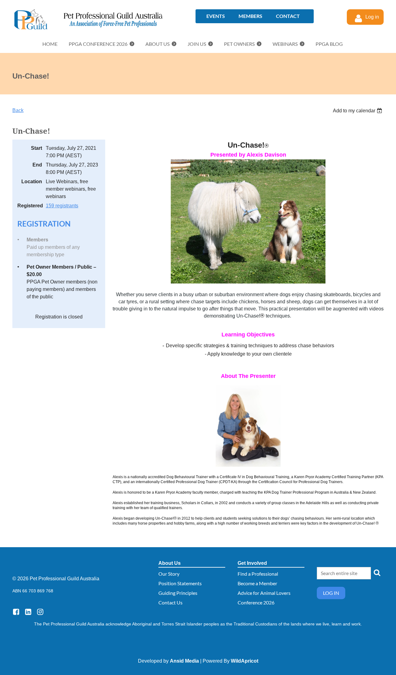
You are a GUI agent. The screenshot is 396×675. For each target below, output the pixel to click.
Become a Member (257, 583)
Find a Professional (258, 574)
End (37, 164)
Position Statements (180, 583)
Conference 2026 (256, 602)
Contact (288, 16)
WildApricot (244, 661)
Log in (331, 593)
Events (215, 16)
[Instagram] (40, 611)
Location (31, 181)
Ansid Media (184, 661)
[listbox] (358, 111)
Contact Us (170, 602)
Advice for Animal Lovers (264, 593)
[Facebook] (15, 611)
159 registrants (62, 205)
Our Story (168, 574)
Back (18, 110)
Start (36, 148)
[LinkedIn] (28, 611)
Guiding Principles (177, 593)
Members (250, 16)
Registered (29, 205)
